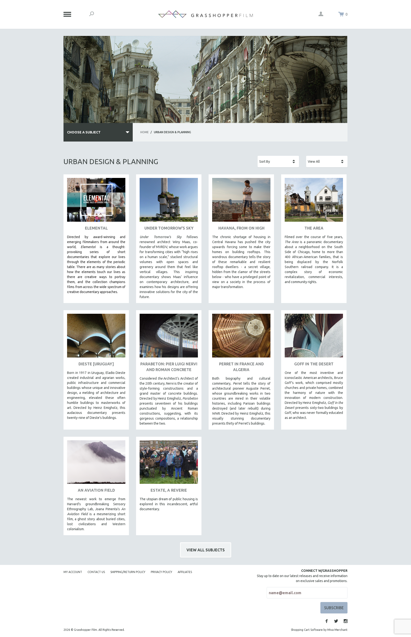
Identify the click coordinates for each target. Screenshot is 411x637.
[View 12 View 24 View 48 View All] (326, 161)
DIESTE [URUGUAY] (96, 364)
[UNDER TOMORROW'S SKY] (169, 201)
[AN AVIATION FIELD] (96, 464)
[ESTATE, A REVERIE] (169, 464)
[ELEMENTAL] (96, 201)
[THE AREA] (314, 201)
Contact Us (96, 571)
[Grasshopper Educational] (205, 14)
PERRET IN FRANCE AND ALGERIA (241, 367)
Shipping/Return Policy (127, 571)
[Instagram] (345, 621)
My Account (73, 571)
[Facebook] (326, 621)
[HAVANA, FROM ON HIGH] (241, 201)
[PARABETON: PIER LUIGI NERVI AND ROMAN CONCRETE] (169, 337)
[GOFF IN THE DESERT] (314, 337)
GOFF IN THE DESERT (313, 364)
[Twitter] (336, 621)
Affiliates (185, 571)
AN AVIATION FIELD (96, 490)
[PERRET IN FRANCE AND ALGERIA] (241, 337)
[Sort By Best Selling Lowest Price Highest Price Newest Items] (278, 161)
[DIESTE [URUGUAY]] (96, 337)
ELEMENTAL (96, 228)
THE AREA (313, 228)
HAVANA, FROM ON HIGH (241, 228)
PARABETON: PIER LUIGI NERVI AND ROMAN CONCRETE (168, 367)
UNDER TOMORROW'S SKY (168, 228)
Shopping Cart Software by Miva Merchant (319, 629)
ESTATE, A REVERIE (169, 490)
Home (144, 132)
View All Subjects (205, 550)
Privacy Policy (161, 571)
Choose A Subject (84, 132)
